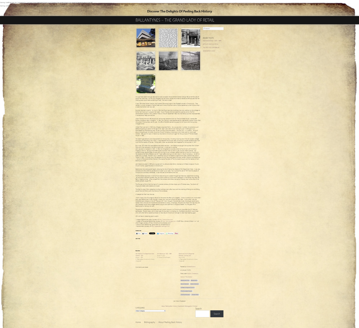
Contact (195, 306)
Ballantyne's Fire (185, 280)
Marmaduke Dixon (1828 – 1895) (212, 41)
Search (198, 308)
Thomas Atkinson (185, 294)
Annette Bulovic (190, 266)
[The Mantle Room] (146, 70)
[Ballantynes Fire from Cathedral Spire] (168, 70)
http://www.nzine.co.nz (165, 219)
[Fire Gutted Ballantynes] (191, 70)
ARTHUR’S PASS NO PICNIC (210, 44)
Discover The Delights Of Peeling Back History (179, 11)
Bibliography (188, 306)
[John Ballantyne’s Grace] (146, 93)
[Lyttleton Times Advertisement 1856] (168, 47)
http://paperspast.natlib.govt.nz (160, 226)
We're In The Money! (186, 277)
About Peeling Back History (169, 306)
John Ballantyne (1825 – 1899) (164, 253)
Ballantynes (194, 280)
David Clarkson (184, 284)
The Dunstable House (186, 291)
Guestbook (181, 306)
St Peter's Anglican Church (187, 287)
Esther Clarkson (194, 284)
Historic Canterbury (192, 273)
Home (138, 322)
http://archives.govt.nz (168, 221)
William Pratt (195, 294)
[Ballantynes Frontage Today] (146, 47)
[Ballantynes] (191, 47)
